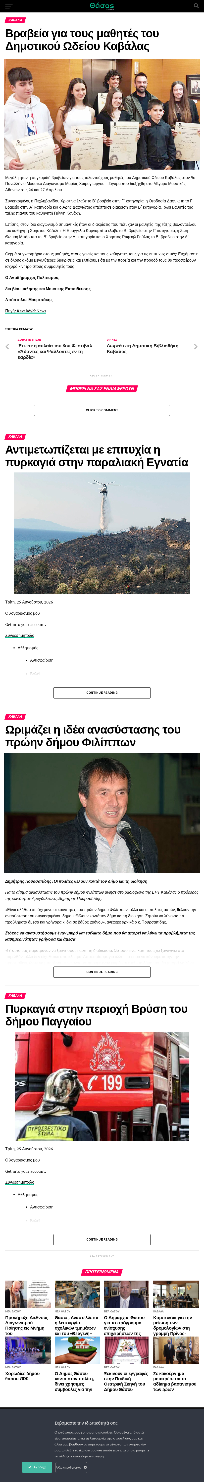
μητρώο (27, 635)
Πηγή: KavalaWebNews (25, 311)
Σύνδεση (13, 635)
